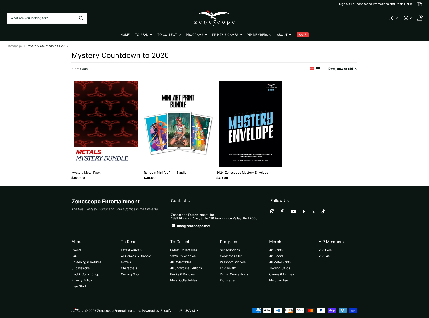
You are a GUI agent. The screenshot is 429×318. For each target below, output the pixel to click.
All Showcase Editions (186, 268)
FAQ (75, 256)
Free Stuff (79, 286)
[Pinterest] (282, 211)
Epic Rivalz (228, 268)
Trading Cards (279, 268)
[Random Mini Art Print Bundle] (178, 124)
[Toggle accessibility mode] (419, 4)
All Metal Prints (280, 262)
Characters (129, 268)
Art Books (276, 256)
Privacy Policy (82, 280)
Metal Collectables (183, 280)
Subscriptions (230, 250)
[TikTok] (323, 211)
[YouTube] (293, 211)
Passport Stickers (233, 262)
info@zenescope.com (194, 226)
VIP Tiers (325, 250)
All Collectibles (180, 262)
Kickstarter (228, 280)
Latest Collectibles (183, 250)
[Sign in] (408, 18)
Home (125, 34)
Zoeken (81, 18)
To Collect (179, 241)
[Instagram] (272, 211)
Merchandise (278, 280)
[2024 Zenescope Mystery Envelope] (250, 124)
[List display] (318, 68)
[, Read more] (393, 18)
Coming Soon (130, 274)
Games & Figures (281, 274)
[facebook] (304, 211)
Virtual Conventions (234, 274)
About (77, 241)
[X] (313, 211)
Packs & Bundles (182, 274)
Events (76, 250)
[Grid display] (312, 68)
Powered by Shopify (157, 310)
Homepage (14, 46)
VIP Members (331, 241)
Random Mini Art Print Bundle (165, 172)
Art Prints (276, 250)
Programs (229, 241)
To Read (129, 241)
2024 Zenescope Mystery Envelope (242, 172)
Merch (275, 241)
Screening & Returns (86, 262)
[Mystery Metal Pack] (106, 124)
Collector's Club (231, 256)
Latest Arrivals (131, 250)
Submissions (81, 268)
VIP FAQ (324, 256)
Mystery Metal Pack (86, 172)
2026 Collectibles (183, 256)
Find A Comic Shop (85, 274)
